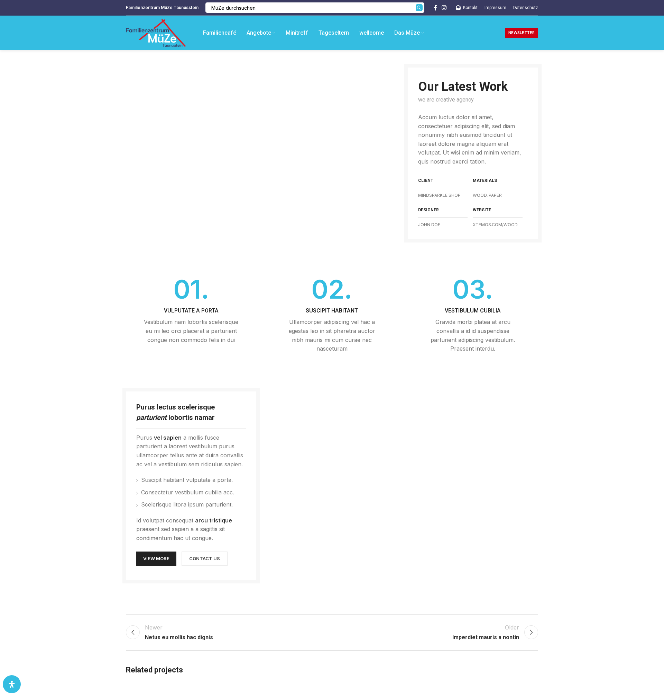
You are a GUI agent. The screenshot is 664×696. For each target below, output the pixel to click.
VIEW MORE (156, 558)
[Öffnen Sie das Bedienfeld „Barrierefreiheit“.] (12, 684)
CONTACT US (204, 558)
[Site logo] (156, 32)
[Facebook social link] (435, 7)
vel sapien (168, 437)
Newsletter (521, 32)
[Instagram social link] (444, 7)
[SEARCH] (419, 7)
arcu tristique (213, 520)
